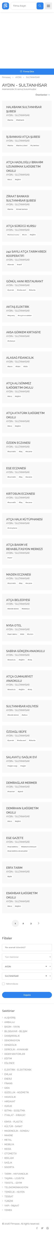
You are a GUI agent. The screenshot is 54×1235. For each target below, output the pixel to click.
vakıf (20, 265)
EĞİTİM (8, 1058)
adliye (25, 715)
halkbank (20, 120)
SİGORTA (9, 1167)
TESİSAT (8, 1196)
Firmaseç (6, 77)
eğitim (18, 179)
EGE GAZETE (14, 838)
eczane (29, 451)
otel (22, 634)
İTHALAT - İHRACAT (15, 1115)
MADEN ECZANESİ (18, 574)
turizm (30, 634)
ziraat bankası (22, 209)
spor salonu (13, 634)
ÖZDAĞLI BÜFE (16, 731)
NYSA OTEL (14, 625)
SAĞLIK (8, 1162)
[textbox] (27, 957)
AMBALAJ (9, 1022)
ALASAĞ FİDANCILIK (20, 357)
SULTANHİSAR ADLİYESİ (22, 706)
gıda (10, 876)
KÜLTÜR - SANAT (13, 1126)
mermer (12, 791)
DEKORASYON (12, 1040)
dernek (11, 265)
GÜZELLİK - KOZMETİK (16, 1092)
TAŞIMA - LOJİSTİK (14, 1178)
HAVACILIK (10, 1097)
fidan (18, 366)
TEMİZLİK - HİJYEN (14, 1192)
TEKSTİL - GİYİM (13, 1183)
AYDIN (18, 77)
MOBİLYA (9, 1144)
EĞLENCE (9, 1063)
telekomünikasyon (29, 847)
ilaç (21, 451)
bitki (26, 366)
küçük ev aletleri (25, 315)
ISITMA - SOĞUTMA (14, 1110)
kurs (25, 235)
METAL (8, 1140)
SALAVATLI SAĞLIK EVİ (21, 757)
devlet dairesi (14, 609)
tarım (10, 366)
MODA (7, 1149)
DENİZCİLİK (10, 1045)
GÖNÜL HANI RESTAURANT (24, 281)
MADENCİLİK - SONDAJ (16, 1131)
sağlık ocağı (13, 766)
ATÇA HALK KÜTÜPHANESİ (24, 519)
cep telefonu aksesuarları (18, 851)
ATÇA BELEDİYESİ (18, 600)
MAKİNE (8, 1135)
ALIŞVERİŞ (10, 1017)
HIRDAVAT (9, 1101)
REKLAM (9, 1158)
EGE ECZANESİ (16, 468)
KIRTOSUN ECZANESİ (20, 493)
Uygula (27, 995)
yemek (11, 290)
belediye (26, 609)
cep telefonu (13, 847)
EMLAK (8, 1074)
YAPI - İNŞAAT (11, 1205)
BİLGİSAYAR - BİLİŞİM (15, 1031)
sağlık (23, 766)
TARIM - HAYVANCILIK (16, 1174)
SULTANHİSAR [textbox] (12, 976)
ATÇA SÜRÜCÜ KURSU (21, 226)
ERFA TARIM (14, 867)
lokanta (32, 290)
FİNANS (8, 1083)
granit (21, 791)
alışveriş (12, 315)
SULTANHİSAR (22, 115)
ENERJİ (8, 1079)
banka (11, 120)
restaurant (22, 290)
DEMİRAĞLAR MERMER (21, 782)
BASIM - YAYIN (12, 1026)
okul (10, 179)
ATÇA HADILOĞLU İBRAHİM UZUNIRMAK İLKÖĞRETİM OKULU (24, 166)
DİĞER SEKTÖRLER (14, 1054)
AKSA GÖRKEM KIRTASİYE (23, 332)
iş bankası (35, 145)
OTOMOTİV (10, 1153)
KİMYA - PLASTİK (13, 1121)
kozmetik (12, 451)
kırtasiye (12, 341)
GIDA (7, 1088)
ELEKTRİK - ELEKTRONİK (17, 1069)
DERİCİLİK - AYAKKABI (16, 1049)
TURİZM (8, 1201)
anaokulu (12, 660)
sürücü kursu (14, 235)
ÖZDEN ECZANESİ (18, 442)
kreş (30, 660)
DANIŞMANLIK (12, 1036)
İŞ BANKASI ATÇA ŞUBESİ (23, 136)
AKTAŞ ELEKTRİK (17, 306)
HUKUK (8, 1106)
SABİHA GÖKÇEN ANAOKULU (25, 651)
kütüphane (13, 528)
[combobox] (27, 957)
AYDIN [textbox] (8, 966)
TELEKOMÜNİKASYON (16, 1187)
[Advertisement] (27, 40)
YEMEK (8, 1210)
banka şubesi (22, 145)
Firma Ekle (28, 71)
